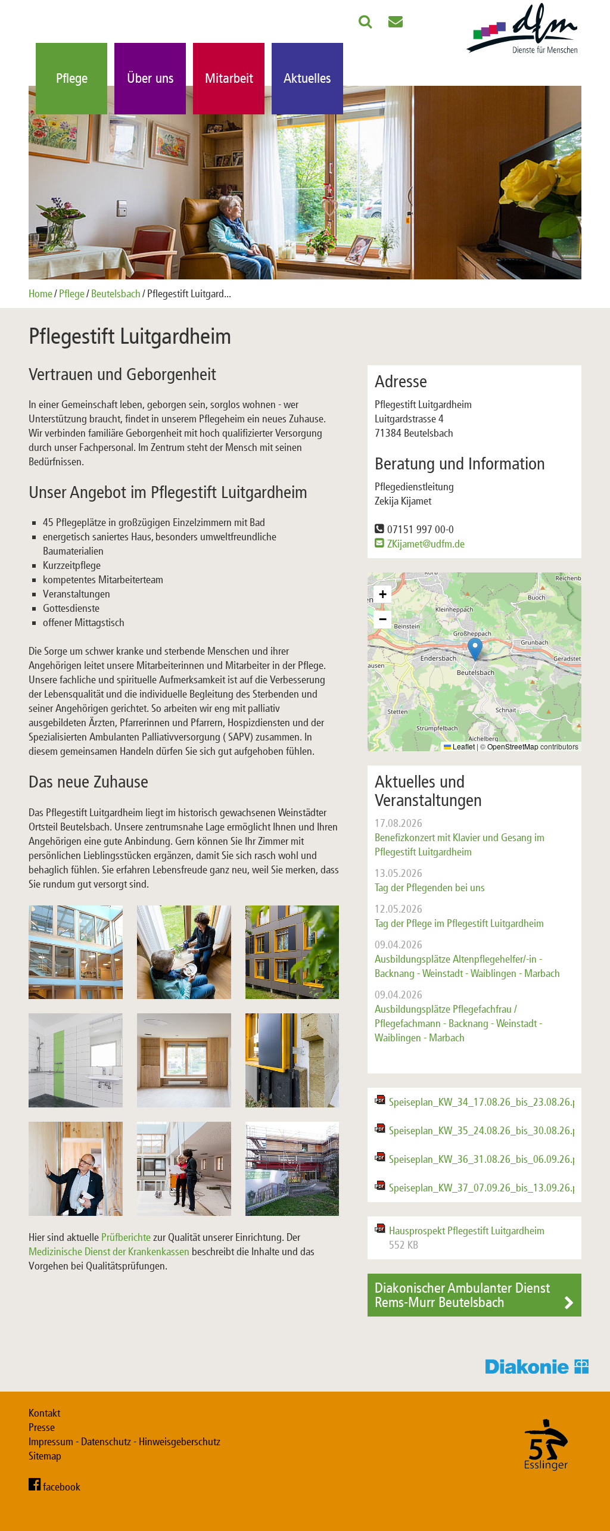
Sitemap (45, 1455)
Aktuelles (307, 78)
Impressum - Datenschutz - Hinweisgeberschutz (124, 1441)
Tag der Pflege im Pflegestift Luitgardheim (459, 916)
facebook (61, 1486)
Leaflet (463, 746)
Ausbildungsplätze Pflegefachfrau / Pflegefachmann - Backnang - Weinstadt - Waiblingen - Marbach (458, 1016)
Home (40, 293)
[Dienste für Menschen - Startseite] (521, 53)
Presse (42, 1427)
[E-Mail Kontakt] (395, 23)
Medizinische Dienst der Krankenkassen (109, 1251)
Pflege (72, 78)
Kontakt (44, 1413)
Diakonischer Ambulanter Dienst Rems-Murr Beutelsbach (462, 1295)
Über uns (150, 78)
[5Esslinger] (546, 1482)
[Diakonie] (540, 1370)
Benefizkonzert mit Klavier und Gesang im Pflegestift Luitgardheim (459, 837)
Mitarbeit (229, 78)
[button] (475, 649)
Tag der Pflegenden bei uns (430, 880)
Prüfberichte (126, 1237)
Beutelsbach (116, 293)
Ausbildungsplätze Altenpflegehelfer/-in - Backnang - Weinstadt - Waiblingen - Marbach (467, 959)
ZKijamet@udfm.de (426, 543)
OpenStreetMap (513, 746)
